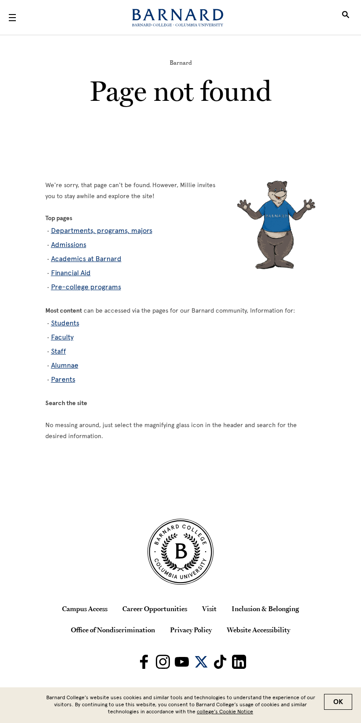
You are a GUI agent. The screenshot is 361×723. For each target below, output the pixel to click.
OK (338, 701)
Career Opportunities (154, 608)
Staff (58, 351)
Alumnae (64, 365)
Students (65, 323)
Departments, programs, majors (101, 230)
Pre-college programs (86, 287)
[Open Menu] (12, 17)
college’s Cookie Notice (225, 711)
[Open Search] (345, 17)
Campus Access (84, 608)
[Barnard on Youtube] (182, 662)
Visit (209, 608)
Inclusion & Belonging (265, 608)
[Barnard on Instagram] (163, 662)
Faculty (62, 337)
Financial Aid (71, 273)
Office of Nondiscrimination (113, 629)
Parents (63, 379)
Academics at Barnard (86, 259)
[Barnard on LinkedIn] (239, 662)
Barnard (180, 62)
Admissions (68, 244)
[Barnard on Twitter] (201, 662)
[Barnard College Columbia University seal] (180, 552)
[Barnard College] (177, 17)
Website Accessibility (258, 629)
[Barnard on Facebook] (144, 662)
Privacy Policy (191, 629)
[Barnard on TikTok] (220, 662)
